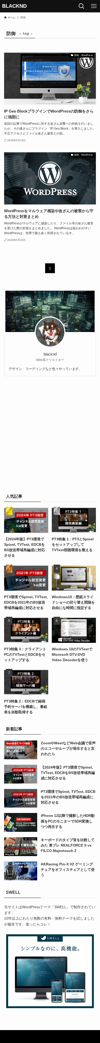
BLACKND (14, 6)
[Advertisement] (50, 433)
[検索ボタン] (81, 6)
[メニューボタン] (94, 6)
